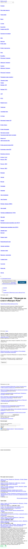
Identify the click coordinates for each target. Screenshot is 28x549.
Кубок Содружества (5, 48)
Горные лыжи (4, 237)
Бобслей (2, 232)
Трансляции (3, 14)
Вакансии (19, 524)
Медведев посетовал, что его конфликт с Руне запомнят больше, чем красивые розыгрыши (13, 352)
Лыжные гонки (4, 80)
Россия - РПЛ (4, 159)
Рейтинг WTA (4, 89)
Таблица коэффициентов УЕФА (8, 212)
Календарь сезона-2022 (6, 149)
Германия (3, 186)
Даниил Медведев (8, 303)
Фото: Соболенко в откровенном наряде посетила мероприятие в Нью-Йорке (12, 397)
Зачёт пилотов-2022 (5, 140)
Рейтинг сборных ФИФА (6, 203)
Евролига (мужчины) (6, 33)
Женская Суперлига (5, 62)
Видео (2, 19)
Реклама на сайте (4, 525)
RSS (1, 524)
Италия (2, 181)
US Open (3, 116)
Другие (2, 272)
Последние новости (5, 10)
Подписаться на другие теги (7, 418)
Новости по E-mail (7, 524)
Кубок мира (3, 43)
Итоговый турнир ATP (6, 120)
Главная (2, 5)
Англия (2, 177)
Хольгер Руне (15, 303)
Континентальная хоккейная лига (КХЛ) (10, 222)
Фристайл (3, 268)
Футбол (2, 157)
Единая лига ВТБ (5, 29)
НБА (2, 38)
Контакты (24, 524)
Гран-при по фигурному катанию (8, 135)
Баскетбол (3, 27)
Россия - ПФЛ (4, 168)
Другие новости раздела (22, 498)
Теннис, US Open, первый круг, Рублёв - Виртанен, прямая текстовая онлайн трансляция (14, 487)
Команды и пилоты (5, 153)
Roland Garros (4, 102)
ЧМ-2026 (3, 217)
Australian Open (4, 111)
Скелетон (3, 263)
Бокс (2, 52)
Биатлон (3, 41)
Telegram (14, 524)
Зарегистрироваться (19, 428)
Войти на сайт (4, 1)
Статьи (2, 23)
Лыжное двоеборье (5, 246)
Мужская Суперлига (5, 58)
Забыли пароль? (10, 428)
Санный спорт (4, 259)
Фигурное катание (5, 132)
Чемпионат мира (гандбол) (7, 77)
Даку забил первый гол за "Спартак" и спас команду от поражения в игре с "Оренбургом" (12, 507)
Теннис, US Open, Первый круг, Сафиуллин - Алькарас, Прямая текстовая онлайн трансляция (13, 483)
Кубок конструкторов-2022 (7, 145)
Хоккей (2, 220)
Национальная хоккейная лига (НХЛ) (9, 227)
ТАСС (6, 331)
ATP (2, 93)
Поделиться (3, 362)
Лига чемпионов (4, 195)
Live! (6, 157)
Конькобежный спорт (6, 241)
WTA (2, 98)
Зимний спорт (4, 230)
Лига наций (3, 208)
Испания (3, 172)
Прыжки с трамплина (6, 255)
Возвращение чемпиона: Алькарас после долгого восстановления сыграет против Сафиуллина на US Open (13, 490)
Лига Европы (4, 199)
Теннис (2, 82)
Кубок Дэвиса (4, 124)
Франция (3, 190)
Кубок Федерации (5, 129)
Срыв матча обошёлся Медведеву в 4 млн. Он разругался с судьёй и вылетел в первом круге (14, 387)
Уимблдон (3, 107)
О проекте (11, 525)
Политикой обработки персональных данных (9, 283)
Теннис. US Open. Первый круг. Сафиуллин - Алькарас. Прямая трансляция (12, 518)
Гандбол (2, 66)
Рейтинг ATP (4, 85)
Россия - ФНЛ (4, 163)
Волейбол (3, 55)
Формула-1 (3, 138)
